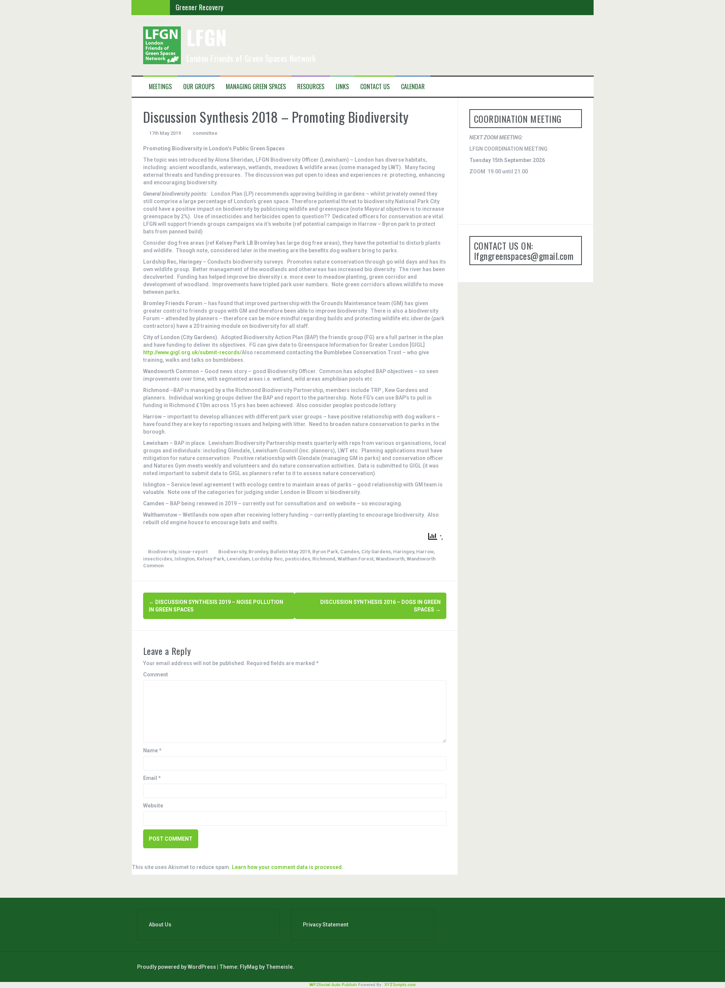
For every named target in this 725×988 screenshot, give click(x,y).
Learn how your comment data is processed (287, 867)
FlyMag (249, 967)
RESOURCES (310, 86)
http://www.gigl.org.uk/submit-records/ (192, 352)
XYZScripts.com (400, 984)
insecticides (157, 559)
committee (205, 133)
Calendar (413, 86)
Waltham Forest (355, 559)
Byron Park (325, 551)
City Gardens (376, 551)
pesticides (297, 559)
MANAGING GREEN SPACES (256, 86)
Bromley (258, 551)
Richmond (323, 559)
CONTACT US (375, 86)
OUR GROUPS (198, 86)
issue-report (193, 551)
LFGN (207, 37)
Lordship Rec (267, 559)
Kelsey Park (210, 559)
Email (152, 778)
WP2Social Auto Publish (333, 984)
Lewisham (238, 559)
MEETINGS (160, 86)
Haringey (403, 551)
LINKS (342, 86)
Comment (155, 675)
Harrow (424, 551)
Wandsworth (390, 559)
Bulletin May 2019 (290, 551)
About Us (160, 925)
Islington (184, 559)
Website (153, 806)
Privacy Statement (326, 925)
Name (152, 750)
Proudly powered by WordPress (177, 967)
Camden (349, 551)
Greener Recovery (200, 7)
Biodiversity (162, 551)
